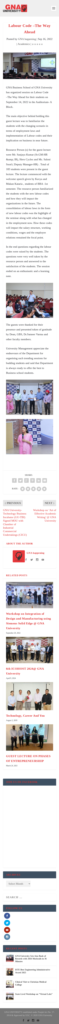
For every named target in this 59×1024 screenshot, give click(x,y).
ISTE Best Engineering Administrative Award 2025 (32, 971)
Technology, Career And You (25, 715)
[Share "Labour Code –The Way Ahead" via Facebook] (14, 480)
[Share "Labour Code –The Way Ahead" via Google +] (26, 480)
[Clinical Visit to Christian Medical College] (10, 984)
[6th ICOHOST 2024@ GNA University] (29, 650)
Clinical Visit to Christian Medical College (30, 983)
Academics (24, 43)
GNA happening (27, 38)
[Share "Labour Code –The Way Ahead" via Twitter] (20, 480)
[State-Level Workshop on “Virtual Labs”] (10, 996)
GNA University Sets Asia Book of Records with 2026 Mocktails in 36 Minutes (31, 959)
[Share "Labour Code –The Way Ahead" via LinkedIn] (39, 480)
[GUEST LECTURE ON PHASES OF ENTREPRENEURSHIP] (29, 737)
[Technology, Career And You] (29, 696)
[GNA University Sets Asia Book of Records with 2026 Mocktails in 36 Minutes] (10, 958)
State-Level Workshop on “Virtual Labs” (33, 994)
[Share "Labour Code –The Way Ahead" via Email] (45, 480)
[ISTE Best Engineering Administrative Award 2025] (10, 972)
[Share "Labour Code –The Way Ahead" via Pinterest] (32, 480)
